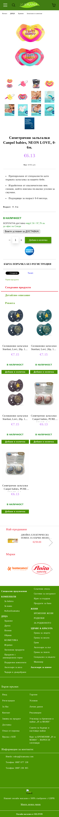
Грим (36, 642)
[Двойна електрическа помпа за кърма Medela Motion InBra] (13, 540)
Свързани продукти (18, 287)
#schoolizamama (12, 611)
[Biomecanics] (17, 569)
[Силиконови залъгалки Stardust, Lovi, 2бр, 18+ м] (15, 335)
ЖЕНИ (34, 609)
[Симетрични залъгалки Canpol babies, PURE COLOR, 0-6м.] (43, 411)
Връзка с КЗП (9, 737)
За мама (8, 606)
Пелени (8, 630)
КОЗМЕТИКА (11, 640)
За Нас (5, 707)
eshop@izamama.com (23, 756)
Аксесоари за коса (13, 667)
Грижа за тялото (42, 652)
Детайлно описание (17, 295)
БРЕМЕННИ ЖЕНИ (43, 613)
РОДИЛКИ (39, 618)
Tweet (30, 273)
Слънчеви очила (42, 589)
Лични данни (36, 707)
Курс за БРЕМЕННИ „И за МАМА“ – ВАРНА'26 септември (42, 740)
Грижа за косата (41, 638)
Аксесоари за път (42, 647)
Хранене (21, 13)
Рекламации (35, 713)
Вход (4, 694)
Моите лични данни (31, 804)
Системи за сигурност (45, 594)
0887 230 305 (21, 768)
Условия (33, 701)
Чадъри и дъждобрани (15, 672)
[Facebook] (5, 774)
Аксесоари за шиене (41, 667)
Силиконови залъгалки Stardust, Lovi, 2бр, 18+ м (15, 348)
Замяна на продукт (11, 719)
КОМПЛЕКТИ (8, 597)
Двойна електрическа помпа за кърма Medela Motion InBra (36, 536)
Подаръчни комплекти (15, 662)
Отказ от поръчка (11, 731)
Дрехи (7, 626)
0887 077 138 (21, 762)
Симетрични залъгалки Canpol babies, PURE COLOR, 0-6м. (44, 418)
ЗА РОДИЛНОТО (42, 623)
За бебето (9, 601)
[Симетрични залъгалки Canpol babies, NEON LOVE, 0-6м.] (29, 73)
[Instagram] (12, 774)
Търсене (33, 694)
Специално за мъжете (44, 657)
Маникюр (38, 662)
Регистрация (8, 701)
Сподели (13, 273)
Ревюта (10, 303)
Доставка (6, 725)
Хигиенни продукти (14, 650)
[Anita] (41, 569)
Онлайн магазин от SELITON (29, 814)
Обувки (8, 635)
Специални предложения (14, 591)
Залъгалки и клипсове (34, 13)
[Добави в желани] (51, 217)
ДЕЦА (12, 13)
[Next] (49, 542)
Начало (4, 13)
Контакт (6, 713)
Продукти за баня (42, 603)
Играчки (8, 645)
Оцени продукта (12, 280)
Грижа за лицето (42, 633)
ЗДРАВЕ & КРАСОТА (42, 628)
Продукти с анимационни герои (13, 656)
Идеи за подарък (42, 598)
